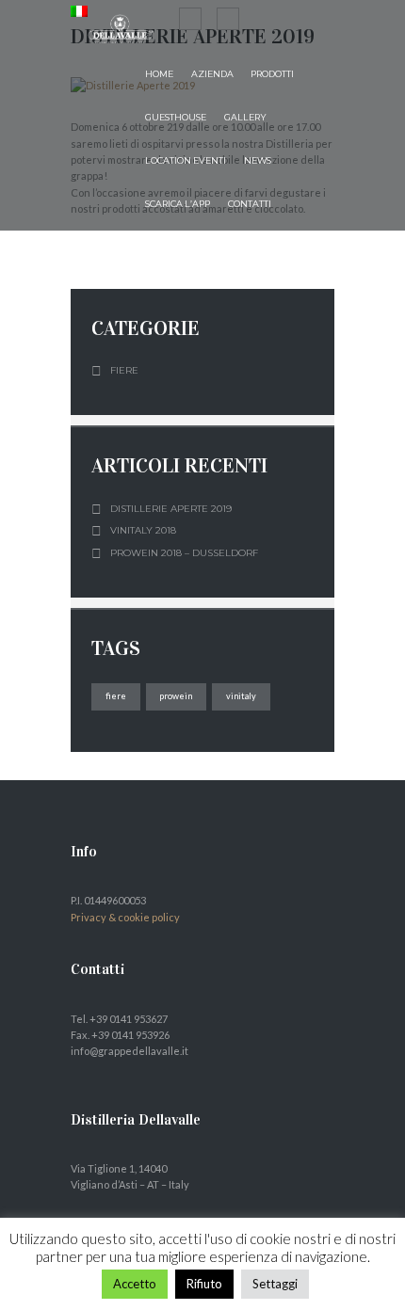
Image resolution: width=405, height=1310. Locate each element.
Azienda (212, 74)
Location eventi (185, 160)
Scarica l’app (177, 204)
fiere (115, 696)
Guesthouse (175, 117)
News (257, 160)
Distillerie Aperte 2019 (171, 509)
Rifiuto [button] (204, 1283)
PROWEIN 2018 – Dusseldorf (184, 553)
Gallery (245, 117)
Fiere (124, 370)
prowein (175, 696)
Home (159, 74)
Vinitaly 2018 (143, 530)
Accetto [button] (134, 1283)
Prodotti (272, 74)
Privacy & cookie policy (125, 917)
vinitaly (241, 696)
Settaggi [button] (275, 1283)
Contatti (249, 204)
